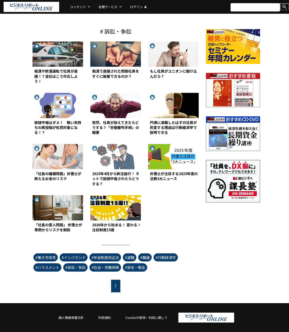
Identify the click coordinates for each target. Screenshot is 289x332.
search (284, 6)
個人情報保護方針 (71, 317)
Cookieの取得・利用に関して (146, 317)
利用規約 (104, 317)
